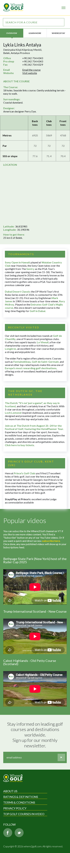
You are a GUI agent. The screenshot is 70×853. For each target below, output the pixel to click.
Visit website (29, 73)
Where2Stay (58, 33)
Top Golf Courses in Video (23, 814)
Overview (11, 33)
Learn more (35, 33)
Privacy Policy (14, 808)
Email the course (31, 69)
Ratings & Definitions (20, 797)
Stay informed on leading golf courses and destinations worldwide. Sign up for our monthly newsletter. (35, 734)
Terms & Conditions (19, 802)
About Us (10, 791)
